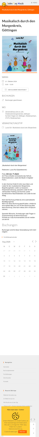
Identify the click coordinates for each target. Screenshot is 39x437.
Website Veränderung (9, 395)
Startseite (6, 367)
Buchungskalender (8, 370)
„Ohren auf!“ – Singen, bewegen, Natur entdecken (17, 406)
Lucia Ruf (8, 127)
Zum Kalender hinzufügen (17, 89)
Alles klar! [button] (22, 431)
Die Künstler (7, 378)
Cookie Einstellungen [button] (10, 432)
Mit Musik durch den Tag (10, 402)
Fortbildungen (7, 374)
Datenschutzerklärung (15, 429)
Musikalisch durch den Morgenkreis (24, 127)
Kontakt (5, 381)
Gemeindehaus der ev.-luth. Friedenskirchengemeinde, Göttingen (17, 113)
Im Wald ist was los (8, 398)
